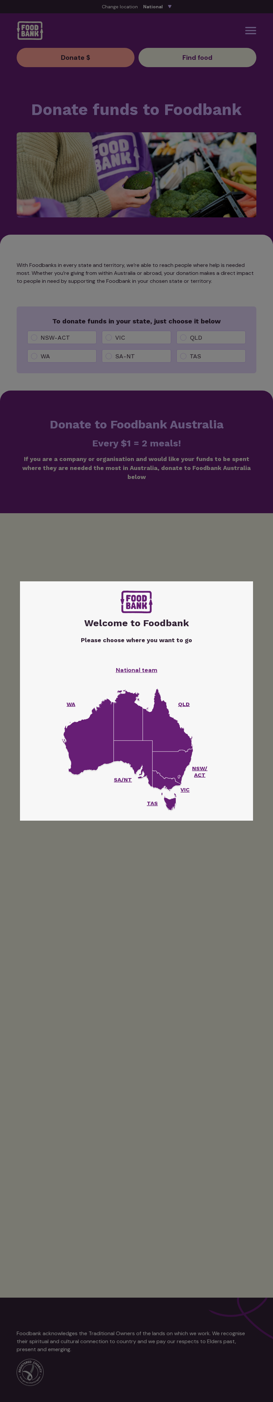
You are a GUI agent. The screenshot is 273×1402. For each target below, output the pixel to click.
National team (136, 670)
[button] (170, 803)
